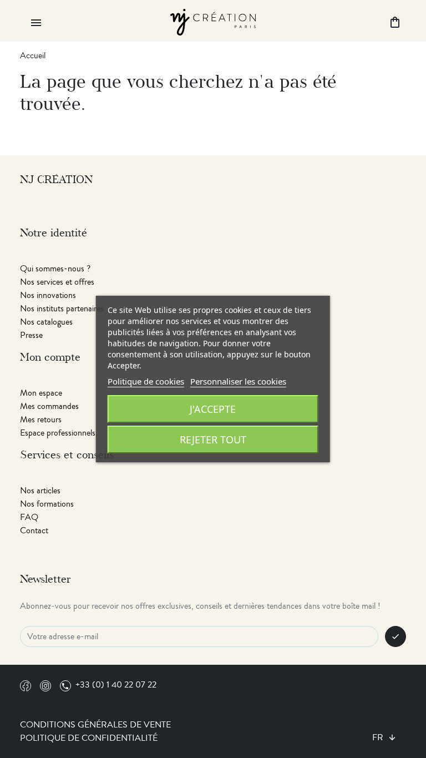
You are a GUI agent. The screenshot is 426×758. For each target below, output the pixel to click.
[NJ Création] (213, 21)
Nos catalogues (46, 322)
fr (379, 737)
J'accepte (213, 409)
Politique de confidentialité (89, 738)
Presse (31, 335)
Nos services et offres (57, 282)
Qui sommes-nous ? (55, 268)
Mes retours (41, 419)
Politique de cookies (146, 381)
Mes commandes (49, 406)
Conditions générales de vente (95, 725)
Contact (34, 530)
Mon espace (41, 393)
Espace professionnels (57, 433)
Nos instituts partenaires (62, 308)
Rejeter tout (213, 439)
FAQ (29, 517)
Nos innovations (48, 295)
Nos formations (47, 504)
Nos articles (40, 490)
